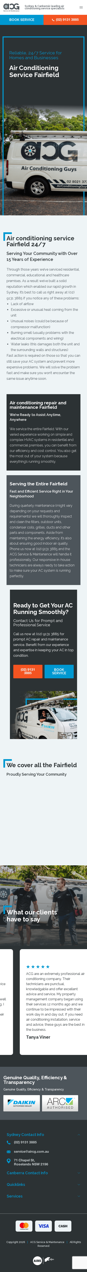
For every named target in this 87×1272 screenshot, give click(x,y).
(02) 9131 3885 (47, 549)
